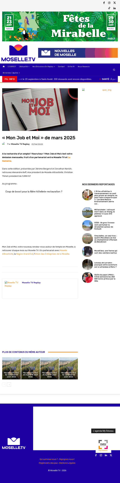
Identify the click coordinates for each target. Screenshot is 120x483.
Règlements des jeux (48, 463)
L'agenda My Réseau (103, 431)
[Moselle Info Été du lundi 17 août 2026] (49, 368)
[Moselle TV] (18, 52)
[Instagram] (109, 3)
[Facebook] (104, 3)
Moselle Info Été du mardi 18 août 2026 (30, 375)
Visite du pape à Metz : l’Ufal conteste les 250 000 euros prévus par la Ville (104, 278)
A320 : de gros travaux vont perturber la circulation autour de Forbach (104, 226)
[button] (114, 70)
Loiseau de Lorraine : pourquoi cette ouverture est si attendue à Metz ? (105, 265)
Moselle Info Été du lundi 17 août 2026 (49, 375)
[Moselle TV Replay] (4, 144)
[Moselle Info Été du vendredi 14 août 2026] (68, 368)
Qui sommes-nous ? (49, 459)
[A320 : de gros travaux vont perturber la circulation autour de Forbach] (87, 225)
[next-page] (9, 385)
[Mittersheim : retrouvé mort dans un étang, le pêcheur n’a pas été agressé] (87, 212)
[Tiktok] (109, 8)
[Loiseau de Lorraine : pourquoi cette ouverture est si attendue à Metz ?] (87, 264)
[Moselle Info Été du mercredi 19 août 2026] (11, 368)
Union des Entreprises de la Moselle (52, 254)
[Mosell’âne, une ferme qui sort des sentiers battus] (87, 251)
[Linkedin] (114, 8)
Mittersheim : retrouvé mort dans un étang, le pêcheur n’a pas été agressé (104, 213)
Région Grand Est (24, 254)
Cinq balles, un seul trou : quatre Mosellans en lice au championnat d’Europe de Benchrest (105, 239)
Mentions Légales (67, 463)
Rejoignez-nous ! (67, 459)
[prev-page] (4, 385)
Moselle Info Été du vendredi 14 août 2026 (68, 375)
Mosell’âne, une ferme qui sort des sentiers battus (105, 252)
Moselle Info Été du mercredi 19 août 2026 (11, 375)
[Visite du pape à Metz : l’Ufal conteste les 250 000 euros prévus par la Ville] (87, 277)
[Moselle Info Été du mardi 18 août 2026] (30, 368)
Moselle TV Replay (20, 144)
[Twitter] (114, 3)
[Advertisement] (40, 328)
